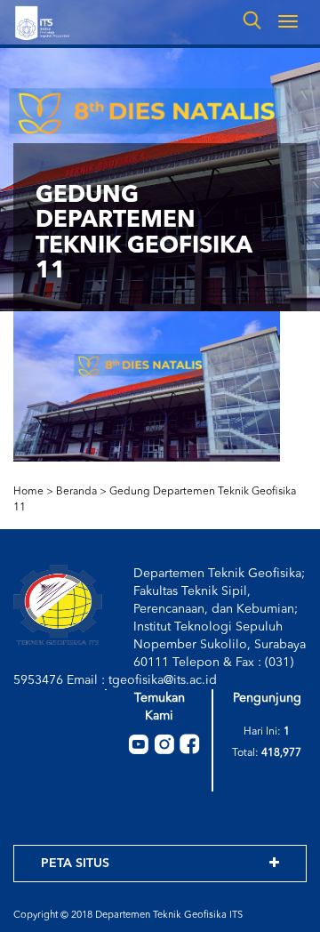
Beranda (76, 491)
